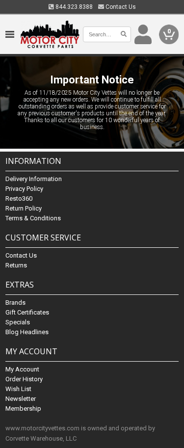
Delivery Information (33, 179)
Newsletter (20, 398)
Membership (23, 408)
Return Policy (23, 208)
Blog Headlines (27, 332)
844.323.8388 (73, 6)
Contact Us (120, 6)
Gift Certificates (27, 312)
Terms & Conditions (33, 218)
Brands (15, 302)
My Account (22, 369)
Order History (24, 379)
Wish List (18, 389)
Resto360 (18, 198)
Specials (17, 322)
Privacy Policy (24, 188)
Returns (16, 265)
